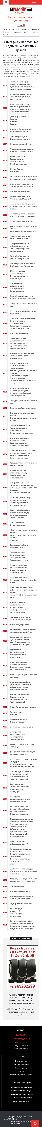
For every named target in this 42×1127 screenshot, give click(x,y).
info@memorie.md (21, 1042)
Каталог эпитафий (21, 1061)
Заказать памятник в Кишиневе (21, 1087)
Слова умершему (21, 1068)
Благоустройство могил (21, 1101)
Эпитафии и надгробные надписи (21, 1075)
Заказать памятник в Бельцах (21, 1091)
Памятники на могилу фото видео (21, 1094)
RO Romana (32, 2)
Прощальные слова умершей (22, 65)
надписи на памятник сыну (20, 71)
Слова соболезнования (21, 1064)
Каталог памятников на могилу (21, 1098)
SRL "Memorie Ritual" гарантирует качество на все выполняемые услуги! (21, 1012)
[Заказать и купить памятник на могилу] (21, 11)
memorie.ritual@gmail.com (21, 1039)
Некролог (21, 1071)
